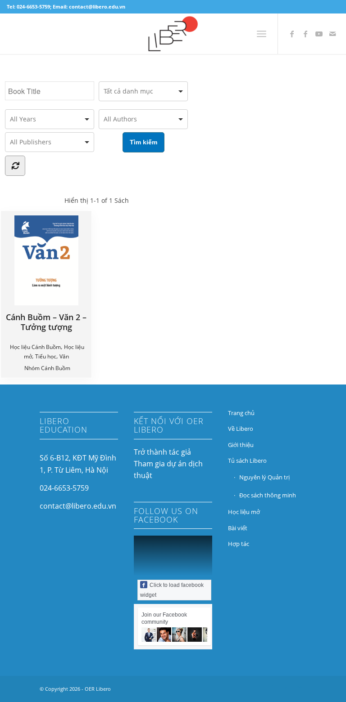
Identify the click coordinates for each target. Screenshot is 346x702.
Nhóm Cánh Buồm (47, 368)
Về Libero (240, 429)
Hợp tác (238, 544)
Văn (64, 356)
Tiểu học (45, 356)
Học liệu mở (244, 512)
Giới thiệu (241, 445)
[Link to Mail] (332, 33)
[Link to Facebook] (292, 33)
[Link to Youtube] (319, 33)
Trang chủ (241, 413)
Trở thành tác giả (162, 452)
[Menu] (261, 34)
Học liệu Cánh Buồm (35, 347)
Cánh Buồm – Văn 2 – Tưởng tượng (46, 322)
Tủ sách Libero (247, 460)
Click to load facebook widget (172, 590)
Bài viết (237, 528)
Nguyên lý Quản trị (264, 477)
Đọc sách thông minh (267, 495)
